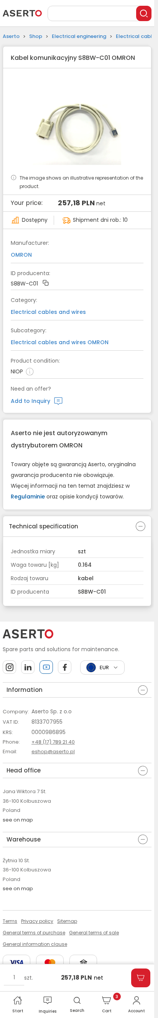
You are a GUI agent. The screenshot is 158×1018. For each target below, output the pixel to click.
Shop (35, 36)
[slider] (77, 121)
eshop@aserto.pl (53, 751)
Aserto (11, 36)
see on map (18, 819)
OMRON (21, 255)
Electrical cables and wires (48, 312)
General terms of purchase (34, 933)
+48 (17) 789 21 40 (53, 742)
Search (77, 1010)
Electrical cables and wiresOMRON (60, 342)
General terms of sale (94, 933)
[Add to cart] (140, 978)
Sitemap (67, 921)
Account (136, 1011)
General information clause (35, 944)
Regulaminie (28, 496)
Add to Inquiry (30, 401)
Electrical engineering (79, 36)
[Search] (143, 13)
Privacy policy (37, 921)
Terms (10, 921)
